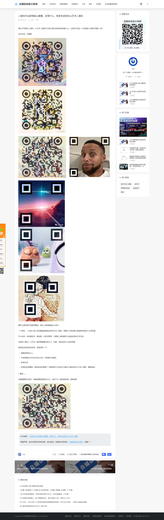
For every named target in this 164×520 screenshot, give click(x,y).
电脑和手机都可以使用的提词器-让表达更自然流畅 (138, 157)
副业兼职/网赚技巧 (86, 454)
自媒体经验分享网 (76, 442)
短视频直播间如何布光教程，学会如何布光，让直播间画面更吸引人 (137, 166)
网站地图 (128, 516)
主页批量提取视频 (111, 4)
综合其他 (95, 454)
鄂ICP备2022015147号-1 (142, 516)
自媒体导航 (86, 516)
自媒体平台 (77, 516)
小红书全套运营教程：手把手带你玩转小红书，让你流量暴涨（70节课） (45, 494)
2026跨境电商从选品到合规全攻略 (138, 100)
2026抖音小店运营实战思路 (138, 92)
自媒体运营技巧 (97, 516)
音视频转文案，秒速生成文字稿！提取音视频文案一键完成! (137, 149)
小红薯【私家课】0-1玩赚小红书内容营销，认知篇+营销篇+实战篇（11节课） (47, 490)
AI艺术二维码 (73, 454)
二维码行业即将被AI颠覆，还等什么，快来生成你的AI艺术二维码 (53, 436)
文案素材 (75, 4)
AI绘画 (62, 454)
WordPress (45, 516)
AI (55, 454)
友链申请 (120, 516)
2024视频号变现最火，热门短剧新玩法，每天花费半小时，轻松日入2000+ (45, 498)
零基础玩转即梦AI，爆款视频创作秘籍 (132, 131)
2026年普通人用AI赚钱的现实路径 (31, 486)
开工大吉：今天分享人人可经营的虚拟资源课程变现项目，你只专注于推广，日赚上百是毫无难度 (53, 502)
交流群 (98, 4)
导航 (43, 4)
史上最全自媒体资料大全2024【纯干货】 (34, 506)
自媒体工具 (68, 516)
